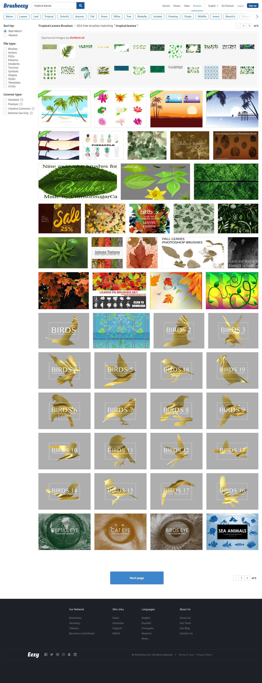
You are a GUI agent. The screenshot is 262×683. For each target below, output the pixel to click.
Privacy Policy (204, 654)
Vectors (166, 5)
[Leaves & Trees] (189, 145)
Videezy (74, 628)
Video (187, 5)
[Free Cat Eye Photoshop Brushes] (120, 531)
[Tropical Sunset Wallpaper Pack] (176, 109)
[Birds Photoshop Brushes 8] (176, 410)
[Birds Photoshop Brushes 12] (176, 451)
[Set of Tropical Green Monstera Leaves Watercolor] (50, 72)
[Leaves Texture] (226, 181)
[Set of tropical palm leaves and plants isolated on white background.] (211, 47)
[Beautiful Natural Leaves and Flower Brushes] (121, 331)
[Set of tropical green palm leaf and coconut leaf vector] (139, 47)
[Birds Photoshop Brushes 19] (232, 370)
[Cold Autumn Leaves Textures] (107, 252)
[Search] (80, 5)
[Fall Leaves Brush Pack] (142, 252)
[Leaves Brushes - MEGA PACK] (105, 218)
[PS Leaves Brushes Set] (119, 290)
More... (146, 638)
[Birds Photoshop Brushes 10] (64, 451)
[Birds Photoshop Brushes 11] (120, 451)
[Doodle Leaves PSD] (63, 252)
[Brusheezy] (16, 6)
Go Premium (228, 5)
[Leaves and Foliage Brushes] (238, 218)
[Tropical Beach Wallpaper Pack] (58, 145)
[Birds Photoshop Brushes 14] (64, 491)
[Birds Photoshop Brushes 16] (232, 491)
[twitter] (51, 654)
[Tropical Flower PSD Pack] (120, 109)
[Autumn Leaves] (235, 145)
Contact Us (186, 633)
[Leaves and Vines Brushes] (232, 290)
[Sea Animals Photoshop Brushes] (232, 531)
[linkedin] (75, 654)
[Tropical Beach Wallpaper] (64, 109)
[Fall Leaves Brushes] (192, 252)
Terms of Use (186, 654)
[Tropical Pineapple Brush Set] (103, 145)
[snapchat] (69, 654)
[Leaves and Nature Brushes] (243, 252)
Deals (115, 617)
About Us (185, 617)
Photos (176, 5)
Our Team (185, 622)
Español (146, 622)
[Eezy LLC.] (33, 654)
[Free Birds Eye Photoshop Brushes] (176, 531)
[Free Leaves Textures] (63, 290)
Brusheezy (75, 617)
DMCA (116, 633)
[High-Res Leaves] (149, 218)
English (146, 617)
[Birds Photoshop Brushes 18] (176, 370)
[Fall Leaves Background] (176, 290)
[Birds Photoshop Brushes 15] (120, 491)
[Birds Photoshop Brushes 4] (64, 370)
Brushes (197, 5)
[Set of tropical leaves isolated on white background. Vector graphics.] (247, 70)
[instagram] (63, 654)
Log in (240, 5)
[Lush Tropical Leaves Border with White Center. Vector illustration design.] (193, 49)
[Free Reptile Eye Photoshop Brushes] (64, 531)
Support (117, 628)
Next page (137, 578)
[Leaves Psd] (155, 181)
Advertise (118, 622)
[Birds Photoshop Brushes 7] (120, 410)
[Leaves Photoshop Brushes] (193, 218)
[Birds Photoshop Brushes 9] (232, 410)
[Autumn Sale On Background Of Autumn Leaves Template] (59, 218)
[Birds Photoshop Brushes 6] (64, 410)
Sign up (253, 5)
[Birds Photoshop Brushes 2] (178, 331)
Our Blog (185, 628)
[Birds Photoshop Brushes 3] (233, 331)
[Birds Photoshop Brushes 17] (176, 491)
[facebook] (45, 654)
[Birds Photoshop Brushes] (63, 331)
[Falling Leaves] (147, 145)
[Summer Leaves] (77, 181)
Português (148, 628)
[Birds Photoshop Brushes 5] (120, 370)
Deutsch (146, 633)
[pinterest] (57, 654)
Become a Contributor (82, 633)
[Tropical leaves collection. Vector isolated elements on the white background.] (175, 51)
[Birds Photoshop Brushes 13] (232, 451)
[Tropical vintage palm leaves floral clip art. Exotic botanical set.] (68, 70)
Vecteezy (74, 622)
